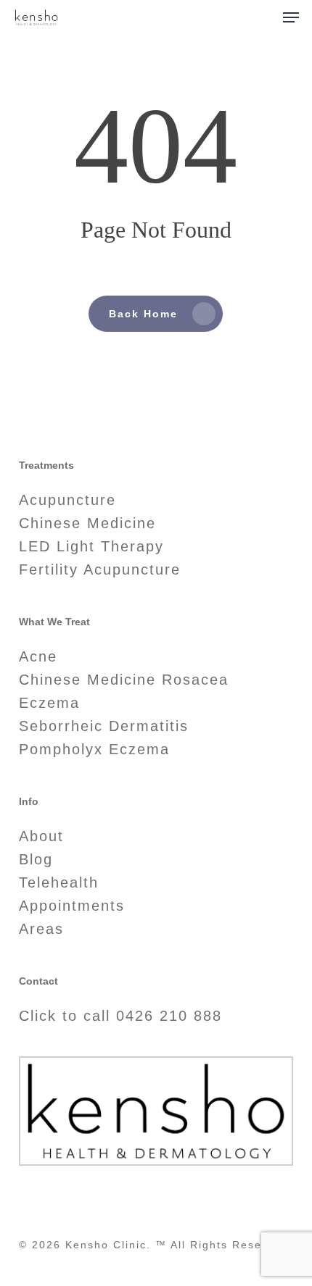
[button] (291, 17)
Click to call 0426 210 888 (120, 1016)
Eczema (49, 703)
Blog (36, 859)
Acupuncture (67, 500)
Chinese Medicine (87, 523)
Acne (38, 656)
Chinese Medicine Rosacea (124, 680)
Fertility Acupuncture (100, 569)
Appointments (72, 906)
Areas (41, 929)
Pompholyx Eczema (94, 749)
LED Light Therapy (91, 546)
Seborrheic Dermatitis (104, 726)
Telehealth (59, 882)
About (41, 836)
